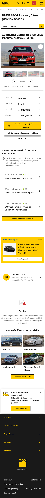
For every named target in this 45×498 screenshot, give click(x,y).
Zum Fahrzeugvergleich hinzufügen (24, 125)
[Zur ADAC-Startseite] (5, 3)
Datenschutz (36, 480)
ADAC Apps (8, 417)
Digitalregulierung (11, 488)
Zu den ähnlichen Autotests (22, 219)
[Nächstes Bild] (30, 81)
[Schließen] (40, 392)
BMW (21, 9)
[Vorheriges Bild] (14, 81)
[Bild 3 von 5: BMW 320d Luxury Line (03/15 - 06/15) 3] (33, 74)
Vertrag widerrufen (33, 488)
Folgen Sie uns (9, 434)
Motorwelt (7, 450)
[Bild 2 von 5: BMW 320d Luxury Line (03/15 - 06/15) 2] (21, 74)
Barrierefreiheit (10, 493)
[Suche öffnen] (18, 3)
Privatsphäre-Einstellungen (15, 484)
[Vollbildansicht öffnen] (40, 46)
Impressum (8, 480)
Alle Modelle (22, 139)
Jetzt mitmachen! (20, 408)
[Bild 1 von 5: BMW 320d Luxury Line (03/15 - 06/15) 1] (9, 74)
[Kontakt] (28, 3)
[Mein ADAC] (23, 3)
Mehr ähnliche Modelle (22, 377)
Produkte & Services (11, 426)
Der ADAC (7, 442)
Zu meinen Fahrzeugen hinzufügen (24, 133)
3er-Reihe (31, 9)
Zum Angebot (22, 259)
